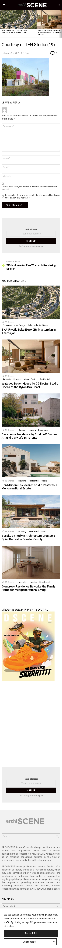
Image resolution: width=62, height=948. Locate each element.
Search (57, 836)
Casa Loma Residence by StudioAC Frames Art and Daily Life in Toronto (29, 435)
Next (60, 24)
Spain (44, 481)
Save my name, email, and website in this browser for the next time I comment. (29, 187)
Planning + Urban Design (14, 325)
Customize (29, 942)
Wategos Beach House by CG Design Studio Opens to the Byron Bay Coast (30, 385)
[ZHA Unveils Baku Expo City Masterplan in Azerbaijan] (18, 19)
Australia (7, 379)
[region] (31, 928)
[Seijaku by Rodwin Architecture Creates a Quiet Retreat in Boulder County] (31, 511)
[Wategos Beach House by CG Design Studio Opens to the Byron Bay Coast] (31, 356)
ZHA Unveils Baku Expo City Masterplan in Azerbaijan (14, 32)
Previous (1, 24)
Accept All (31, 933)
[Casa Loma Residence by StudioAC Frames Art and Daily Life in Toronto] (31, 410)
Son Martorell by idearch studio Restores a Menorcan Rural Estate (29, 486)
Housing (17, 379)
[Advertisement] (31, 726)
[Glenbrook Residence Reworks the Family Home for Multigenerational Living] (31, 562)
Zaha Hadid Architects (38, 325)
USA (43, 531)
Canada (21, 430)
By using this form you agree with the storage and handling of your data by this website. (32, 196)
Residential (45, 379)
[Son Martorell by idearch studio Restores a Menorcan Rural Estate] (31, 460)
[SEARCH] (59, 5)
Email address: (31, 229)
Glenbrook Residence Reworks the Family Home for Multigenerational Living (28, 588)
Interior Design (30, 379)
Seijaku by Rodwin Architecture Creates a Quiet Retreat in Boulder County (28, 537)
